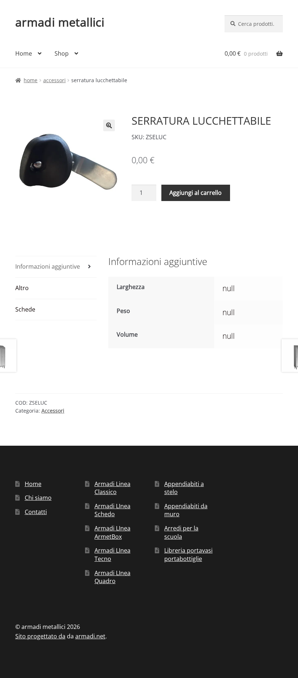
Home (23, 53)
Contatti (36, 512)
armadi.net (90, 636)
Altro (22, 288)
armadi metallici (59, 22)
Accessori (54, 80)
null (228, 288)
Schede (25, 309)
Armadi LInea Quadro (112, 577)
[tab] (56, 267)
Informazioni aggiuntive (47, 266)
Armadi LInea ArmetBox (112, 532)
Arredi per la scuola (181, 532)
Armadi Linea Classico (112, 488)
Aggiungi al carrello (195, 193)
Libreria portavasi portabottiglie (188, 554)
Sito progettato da (40, 636)
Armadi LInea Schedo (112, 510)
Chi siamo (38, 498)
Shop (62, 53)
